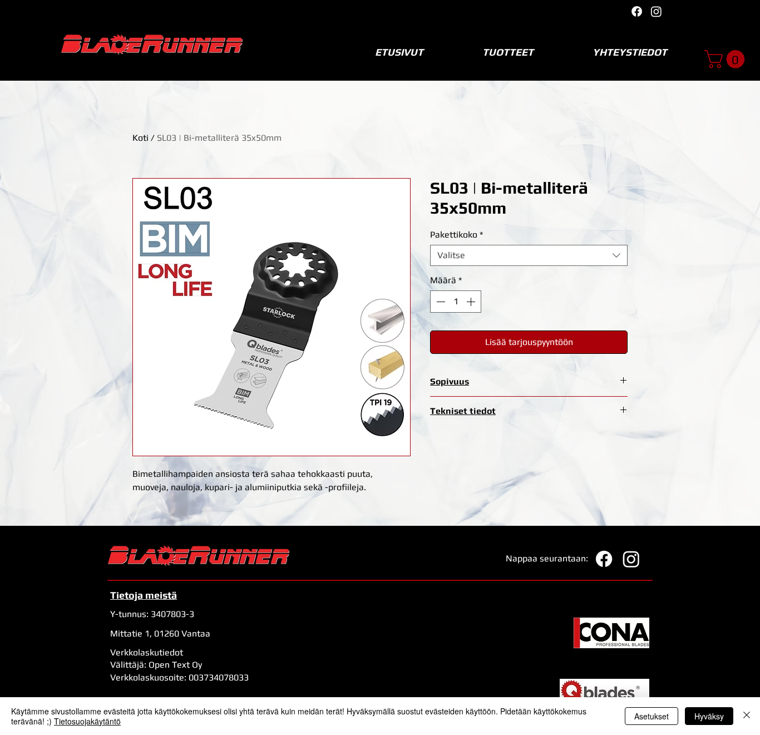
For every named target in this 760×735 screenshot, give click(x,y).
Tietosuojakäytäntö (87, 721)
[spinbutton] (455, 301)
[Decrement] (439, 301)
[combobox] (529, 255)
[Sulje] (746, 716)
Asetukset (651, 716)
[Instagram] (656, 11)
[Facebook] (637, 11)
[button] (726, 59)
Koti (140, 137)
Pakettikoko (456, 234)
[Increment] (472, 301)
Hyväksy (709, 716)
